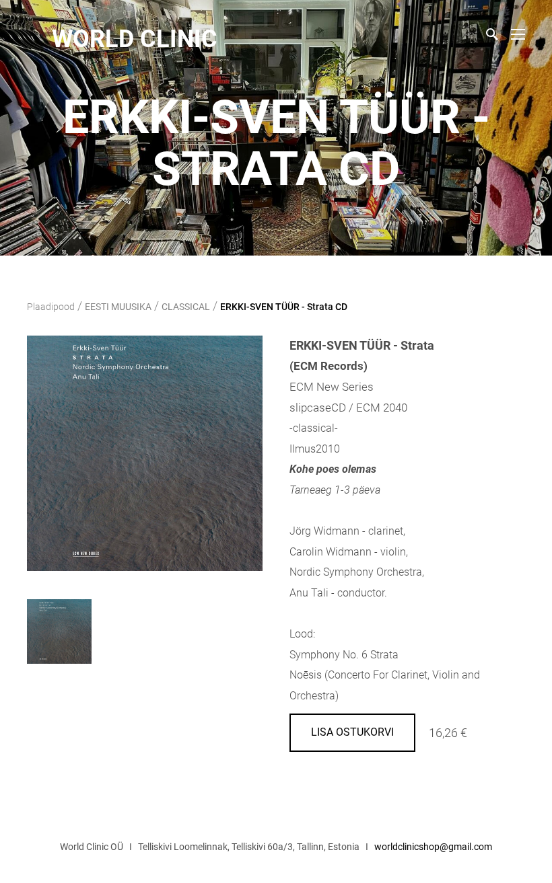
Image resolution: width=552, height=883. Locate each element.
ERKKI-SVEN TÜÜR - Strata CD (283, 306)
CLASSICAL (186, 306)
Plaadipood (51, 306)
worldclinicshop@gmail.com (433, 846)
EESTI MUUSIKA (118, 306)
